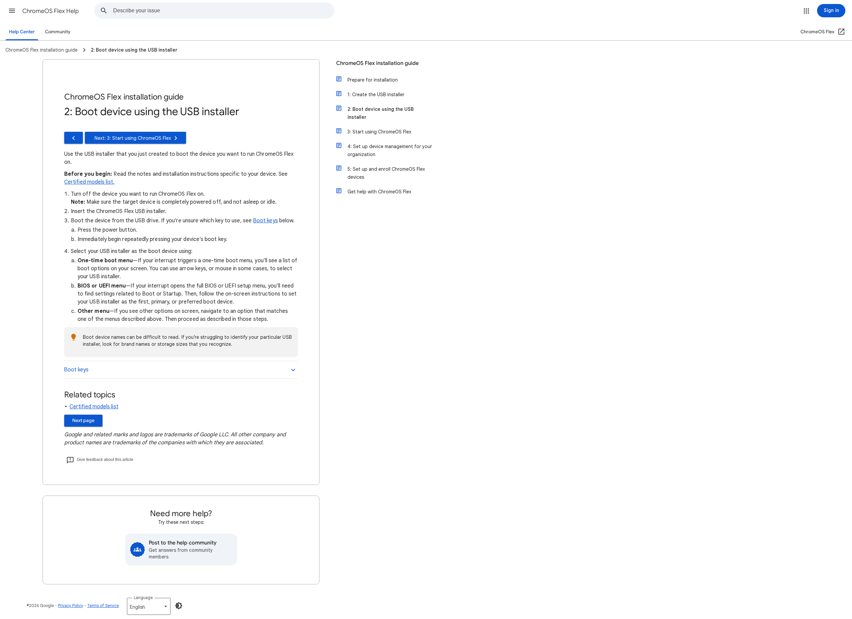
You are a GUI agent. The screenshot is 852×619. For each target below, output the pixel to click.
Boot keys (265, 220)
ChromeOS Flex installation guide (377, 63)
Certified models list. (89, 182)
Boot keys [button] (76, 369)
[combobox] (223, 10)
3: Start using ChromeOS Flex (379, 132)
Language (143, 597)
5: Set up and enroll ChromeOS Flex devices (386, 173)
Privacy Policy (70, 605)
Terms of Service (103, 605)
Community (58, 32)
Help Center (22, 32)
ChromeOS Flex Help (50, 11)
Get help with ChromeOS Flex (379, 192)
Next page (83, 420)
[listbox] (149, 606)
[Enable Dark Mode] (179, 606)
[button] (12, 11)
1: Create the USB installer (375, 95)
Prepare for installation (372, 80)
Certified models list (94, 406)
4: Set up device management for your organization (389, 150)
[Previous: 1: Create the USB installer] (73, 138)
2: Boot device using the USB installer (380, 113)
